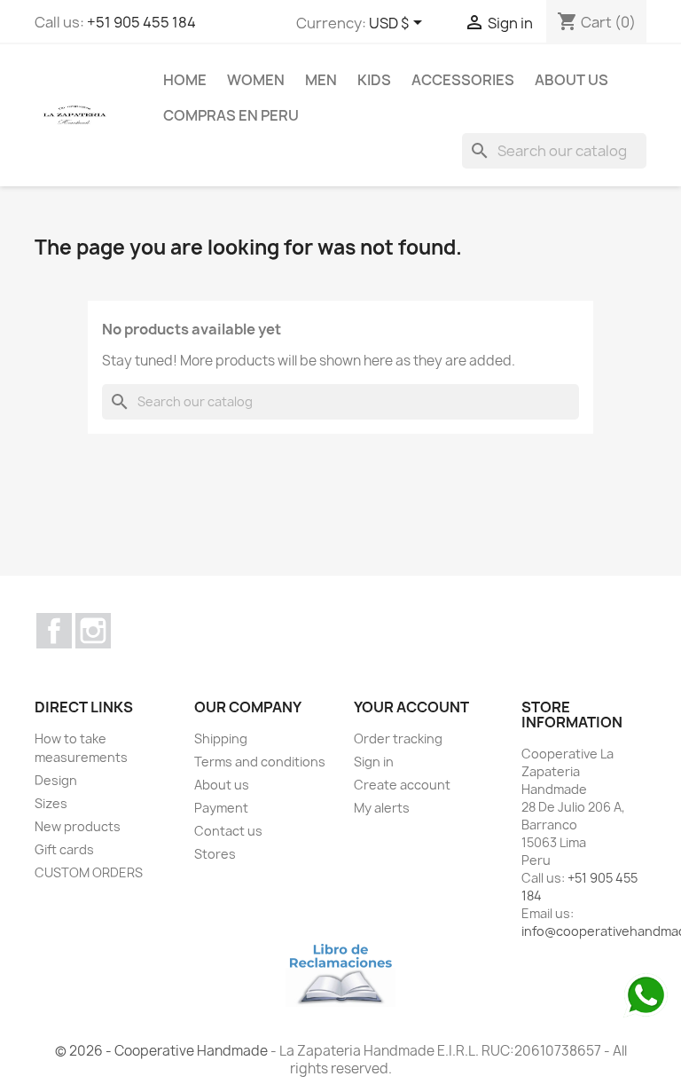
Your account (411, 707)
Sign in (374, 761)
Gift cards (64, 849)
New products (78, 826)
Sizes (51, 803)
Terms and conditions (259, 761)
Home (185, 80)
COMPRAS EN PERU (231, 115)
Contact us (228, 830)
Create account (402, 784)
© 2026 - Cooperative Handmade (162, 1050)
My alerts (382, 807)
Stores (215, 853)
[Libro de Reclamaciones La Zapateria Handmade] (340, 972)
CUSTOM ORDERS (89, 872)
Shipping (220, 738)
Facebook (54, 630)
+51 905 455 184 (141, 22)
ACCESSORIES (462, 80)
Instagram (93, 630)
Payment (221, 807)
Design (56, 780)
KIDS (374, 80)
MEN (321, 80)
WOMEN (256, 80)
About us (571, 80)
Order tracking (398, 738)
